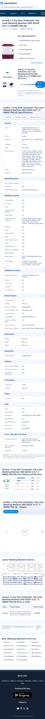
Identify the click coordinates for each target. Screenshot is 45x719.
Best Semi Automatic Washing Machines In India (36, 649)
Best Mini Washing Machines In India (36, 642)
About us (13, 681)
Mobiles (2, 13)
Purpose (20, 681)
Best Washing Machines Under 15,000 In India (9, 660)
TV (22, 13)
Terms (41, 681)
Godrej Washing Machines (19, 626)
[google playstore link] (22, 697)
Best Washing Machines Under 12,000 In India (36, 646)
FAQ (22, 683)
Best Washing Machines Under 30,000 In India (9, 656)
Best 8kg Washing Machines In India (22, 642)
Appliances (32, 13)
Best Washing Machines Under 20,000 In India (36, 656)
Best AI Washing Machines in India (9, 642)
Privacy (35, 681)
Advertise (28, 681)
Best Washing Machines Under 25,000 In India (22, 656)
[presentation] (6, 531)
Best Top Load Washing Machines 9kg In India (9, 646)
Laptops (13, 13)
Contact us (5, 681)
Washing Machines (7, 626)
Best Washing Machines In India (9, 649)
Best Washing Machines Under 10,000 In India (36, 653)
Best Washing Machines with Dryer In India (23, 660)
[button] (2, 7)
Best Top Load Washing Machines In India (23, 653)
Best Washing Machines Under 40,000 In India (22, 646)
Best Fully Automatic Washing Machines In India (9, 653)
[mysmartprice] (8, 3)
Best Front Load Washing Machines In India (23, 649)
